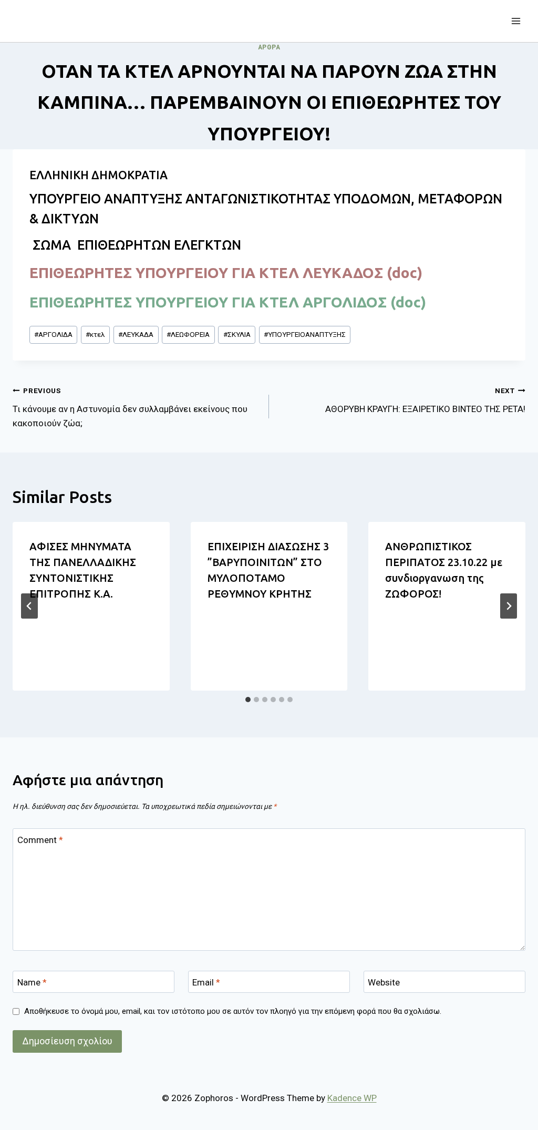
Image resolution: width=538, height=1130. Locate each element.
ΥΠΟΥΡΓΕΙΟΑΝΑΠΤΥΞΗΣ (305, 334)
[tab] (248, 699)
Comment (40, 840)
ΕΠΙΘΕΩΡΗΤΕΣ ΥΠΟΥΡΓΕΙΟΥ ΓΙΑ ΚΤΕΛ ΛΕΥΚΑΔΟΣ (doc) (225, 272)
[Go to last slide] (29, 606)
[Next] (508, 606)
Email (206, 982)
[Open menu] (515, 21)
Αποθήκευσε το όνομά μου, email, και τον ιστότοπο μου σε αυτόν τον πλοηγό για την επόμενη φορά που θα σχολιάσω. (232, 1011)
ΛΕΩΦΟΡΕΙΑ (188, 334)
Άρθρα (269, 47)
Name (32, 982)
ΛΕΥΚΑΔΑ (135, 334)
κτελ (95, 334)
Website (384, 982)
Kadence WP (352, 1098)
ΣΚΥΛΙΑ (237, 334)
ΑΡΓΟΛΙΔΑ (53, 334)
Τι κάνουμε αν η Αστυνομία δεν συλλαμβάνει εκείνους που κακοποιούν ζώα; (130, 407)
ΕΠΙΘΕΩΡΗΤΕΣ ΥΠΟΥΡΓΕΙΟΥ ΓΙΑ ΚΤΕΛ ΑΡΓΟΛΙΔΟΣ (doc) (227, 302)
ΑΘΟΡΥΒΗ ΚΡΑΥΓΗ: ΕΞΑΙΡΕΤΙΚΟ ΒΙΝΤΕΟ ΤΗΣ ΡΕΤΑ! (425, 400)
